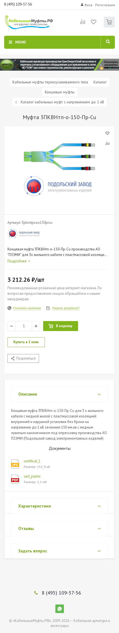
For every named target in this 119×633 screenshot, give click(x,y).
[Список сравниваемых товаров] (83, 24)
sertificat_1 (32, 461)
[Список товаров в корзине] (110, 26)
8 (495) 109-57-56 (18, 4)
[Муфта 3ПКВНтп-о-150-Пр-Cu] (59, 169)
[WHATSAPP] (59, 608)
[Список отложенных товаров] (94, 24)
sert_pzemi (32, 476)
